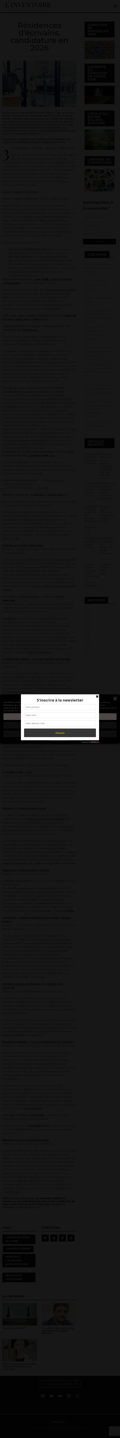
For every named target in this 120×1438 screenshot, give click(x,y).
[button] (115, 698)
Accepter (60, 716)
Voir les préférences (60, 733)
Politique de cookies (58, 739)
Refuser (60, 725)
